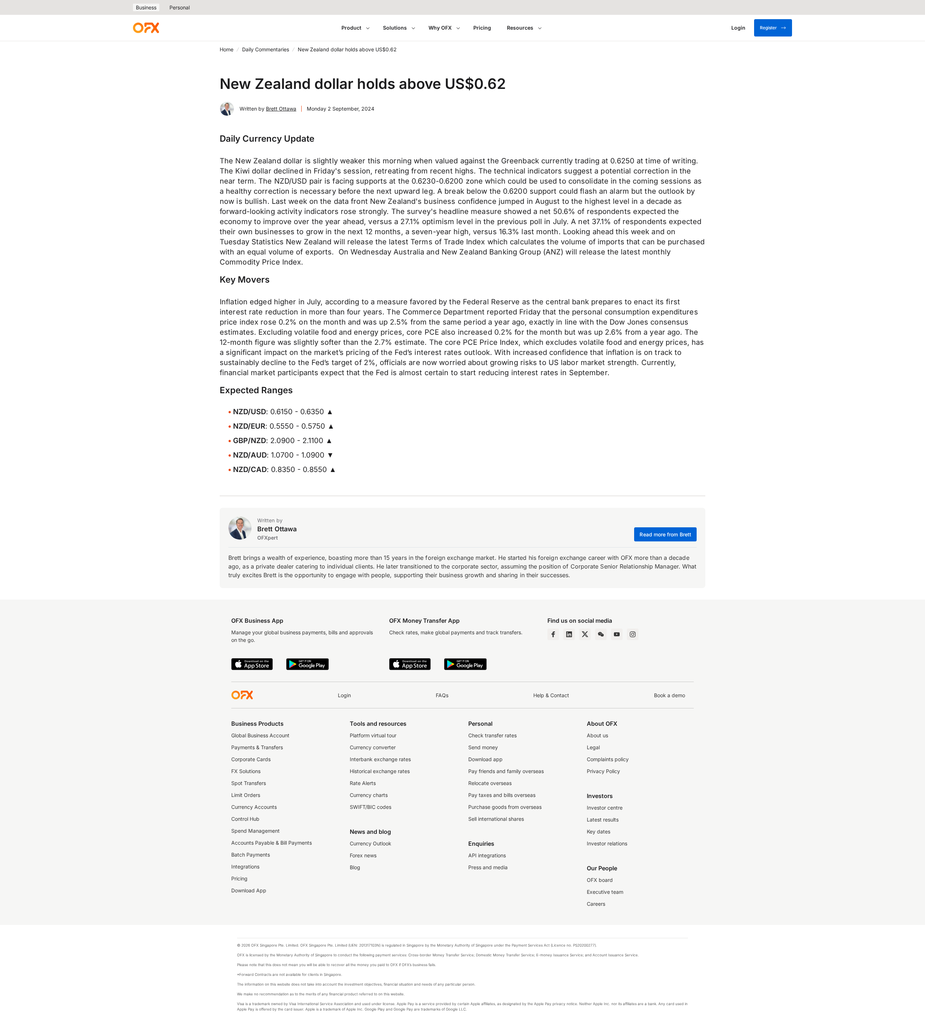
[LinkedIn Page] (569, 634)
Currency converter (373, 747)
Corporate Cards (251, 759)
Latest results (603, 819)
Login (344, 695)
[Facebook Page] (553, 634)
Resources (520, 28)
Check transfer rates (492, 735)
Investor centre (605, 808)
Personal (179, 7)
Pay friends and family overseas (506, 771)
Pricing (482, 28)
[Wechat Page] (601, 634)
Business (146, 7)
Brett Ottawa (281, 109)
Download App (248, 890)
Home (226, 49)
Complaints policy (608, 759)
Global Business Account (260, 735)
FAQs (442, 695)
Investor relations (607, 843)
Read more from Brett (665, 534)
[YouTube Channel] (617, 634)
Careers (596, 904)
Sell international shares (496, 819)
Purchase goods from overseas (505, 807)
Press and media (488, 867)
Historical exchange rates (380, 771)
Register (768, 27)
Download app (485, 759)
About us (597, 735)
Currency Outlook (370, 843)
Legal (593, 747)
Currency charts (369, 795)
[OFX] (146, 27)
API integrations (487, 855)
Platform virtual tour (373, 735)
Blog (355, 867)
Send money (483, 747)
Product (351, 28)
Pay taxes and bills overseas (501, 795)
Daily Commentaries (265, 49)
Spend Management (255, 831)
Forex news (363, 855)
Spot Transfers (248, 783)
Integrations (245, 866)
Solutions (395, 28)
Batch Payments (250, 855)
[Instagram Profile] (632, 634)
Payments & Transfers (257, 747)
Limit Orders (245, 795)
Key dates (598, 831)
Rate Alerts (363, 783)
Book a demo (669, 695)
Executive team (605, 892)
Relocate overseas (490, 783)
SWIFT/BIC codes (370, 807)
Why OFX (440, 28)
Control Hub (245, 819)
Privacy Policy (603, 771)
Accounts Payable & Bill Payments (271, 843)
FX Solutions (246, 771)
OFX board (600, 880)
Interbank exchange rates (380, 759)
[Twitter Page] (585, 634)
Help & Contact (551, 695)
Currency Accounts (254, 807)
